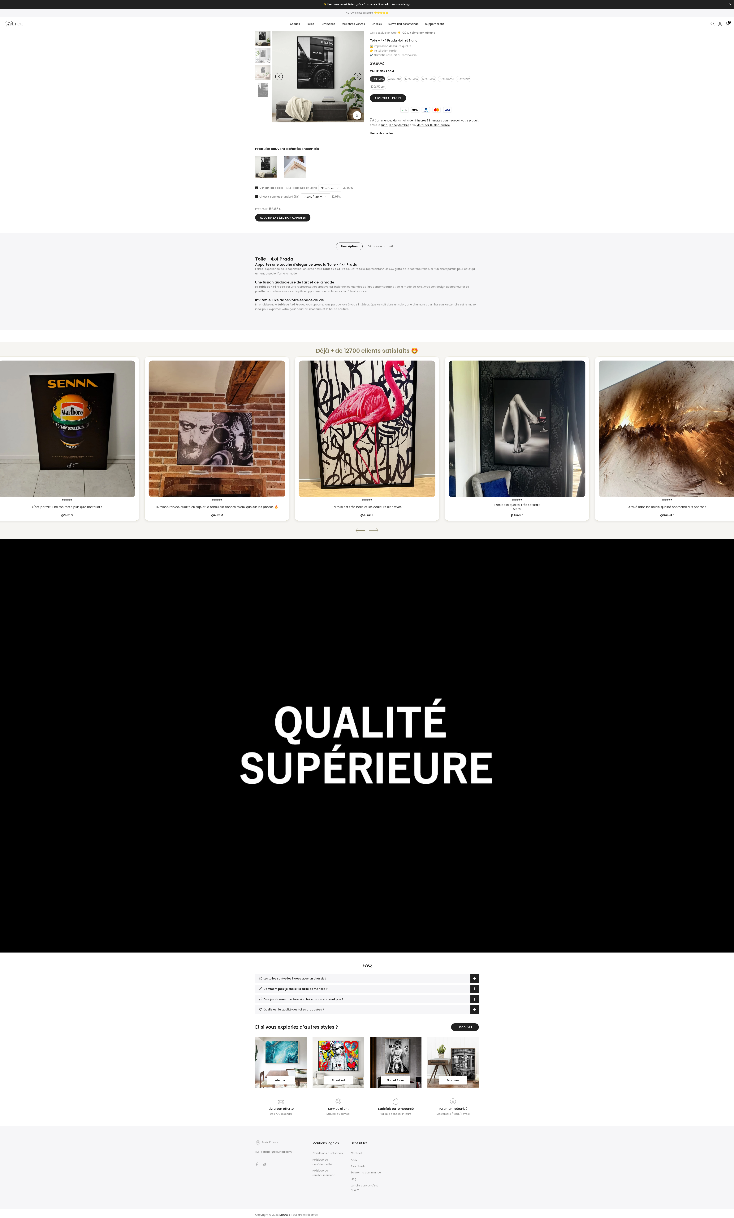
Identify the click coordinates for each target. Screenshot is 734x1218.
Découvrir (465, 1027)
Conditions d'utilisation (328, 1153)
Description (349, 246)
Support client (434, 24)
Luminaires (328, 24)
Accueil (295, 24)
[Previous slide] (360, 530)
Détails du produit (380, 246)
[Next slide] (373, 530)
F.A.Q (354, 1160)
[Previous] (279, 76)
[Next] (357, 76)
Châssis (377, 24)
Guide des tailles (381, 133)
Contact (356, 1153)
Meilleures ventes (353, 24)
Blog (353, 1179)
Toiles (310, 24)
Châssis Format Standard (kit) (279, 197)
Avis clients (358, 1166)
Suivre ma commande (403, 24)
